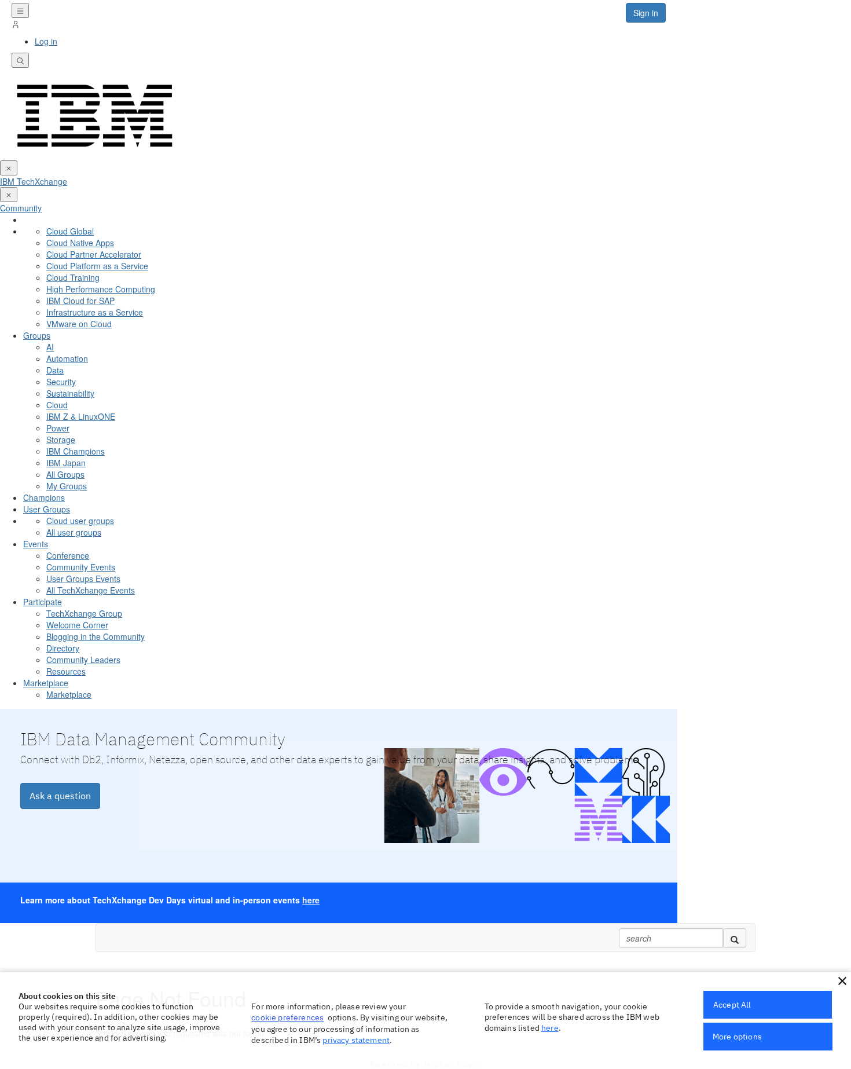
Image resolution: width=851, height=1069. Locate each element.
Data (55, 370)
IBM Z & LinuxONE (80, 416)
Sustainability (70, 393)
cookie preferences (287, 1017)
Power (57, 428)
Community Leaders (83, 659)
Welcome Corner (77, 625)
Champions (44, 497)
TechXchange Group (84, 613)
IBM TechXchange (33, 181)
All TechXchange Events (90, 590)
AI (50, 347)
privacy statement (356, 1040)
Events (35, 544)
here (311, 900)
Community (21, 208)
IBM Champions (75, 451)
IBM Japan (66, 462)
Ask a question (60, 795)
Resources (66, 671)
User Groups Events (83, 578)
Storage (60, 439)
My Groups (66, 486)
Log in (46, 41)
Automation (67, 358)
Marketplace (45, 683)
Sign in (645, 13)
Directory (62, 648)
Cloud (57, 405)
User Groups (46, 509)
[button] (842, 981)
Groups (36, 335)
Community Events (80, 567)
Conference (67, 555)
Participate (42, 601)
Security (61, 381)
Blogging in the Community (95, 636)
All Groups (65, 474)
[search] (734, 938)
